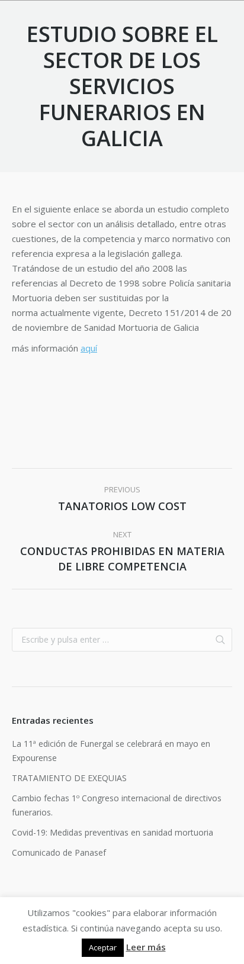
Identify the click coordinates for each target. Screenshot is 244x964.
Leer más (146, 947)
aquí (89, 348)
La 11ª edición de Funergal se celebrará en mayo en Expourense (111, 750)
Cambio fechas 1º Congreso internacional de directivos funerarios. (116, 805)
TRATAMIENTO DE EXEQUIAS (69, 778)
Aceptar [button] (103, 947)
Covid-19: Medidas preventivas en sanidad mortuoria (112, 832)
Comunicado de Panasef (59, 852)
